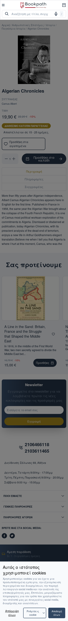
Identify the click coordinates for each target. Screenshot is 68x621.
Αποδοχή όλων (57, 612)
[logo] (33, 5)
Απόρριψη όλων (12, 613)
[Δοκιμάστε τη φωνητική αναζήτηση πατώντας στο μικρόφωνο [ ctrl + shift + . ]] (56, 14)
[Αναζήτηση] (7, 14)
